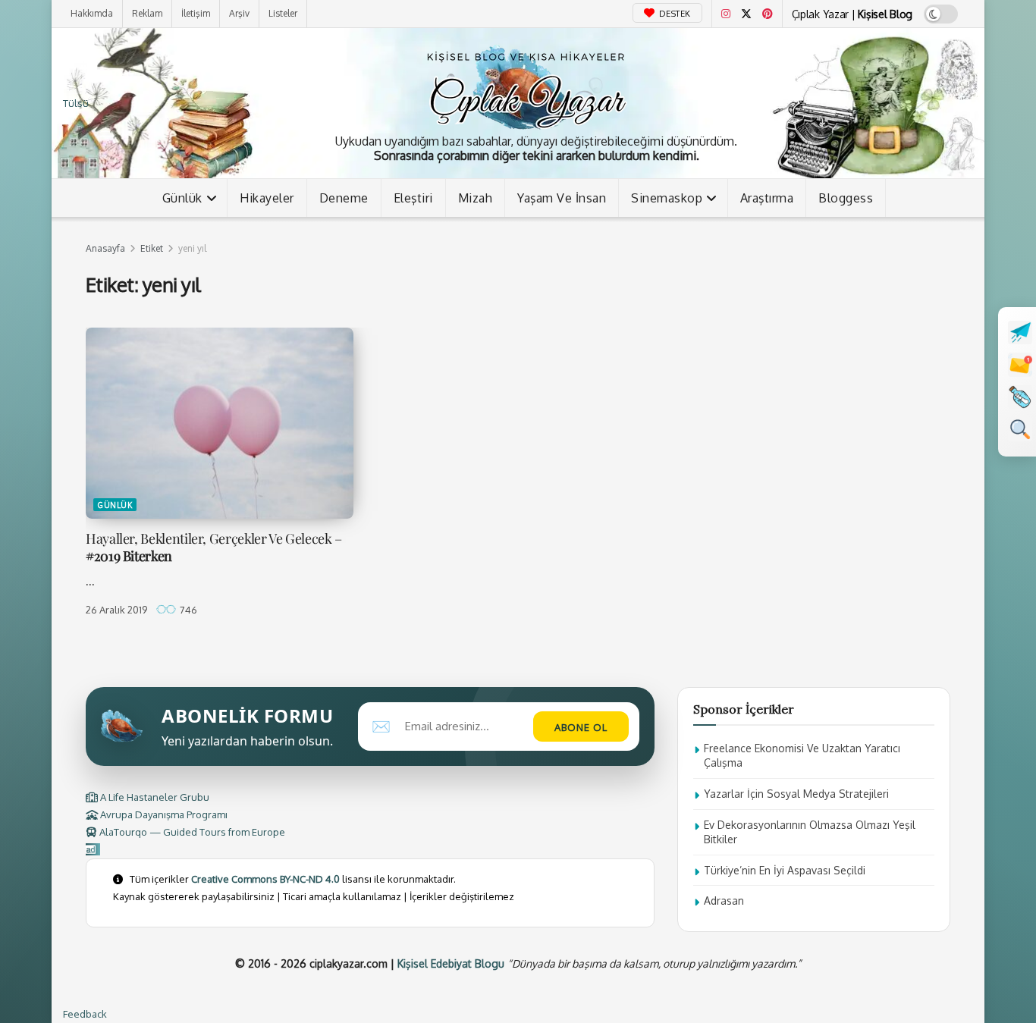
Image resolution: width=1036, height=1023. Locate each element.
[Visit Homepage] (525, 86)
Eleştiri (413, 198)
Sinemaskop (666, 198)
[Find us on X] (746, 14)
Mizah (475, 198)
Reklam (147, 13)
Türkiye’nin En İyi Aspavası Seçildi (784, 870)
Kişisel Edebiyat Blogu (450, 963)
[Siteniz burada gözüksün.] (93, 849)
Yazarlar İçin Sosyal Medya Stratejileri (796, 793)
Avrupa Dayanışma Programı (163, 814)
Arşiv (239, 13)
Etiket (151, 248)
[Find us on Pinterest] (767, 14)
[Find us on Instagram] (725, 14)
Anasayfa (105, 248)
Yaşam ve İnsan (561, 198)
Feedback (85, 1014)
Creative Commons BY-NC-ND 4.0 (265, 879)
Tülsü (76, 103)
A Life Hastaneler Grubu (153, 797)
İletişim (195, 13)
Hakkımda (92, 13)
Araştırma (767, 198)
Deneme (344, 198)
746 (187, 610)
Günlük (182, 198)
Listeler (282, 13)
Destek (673, 13)
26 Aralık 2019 (116, 610)
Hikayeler (267, 198)
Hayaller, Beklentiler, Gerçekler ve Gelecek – (214, 547)
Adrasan (724, 900)
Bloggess (845, 198)
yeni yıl (192, 248)
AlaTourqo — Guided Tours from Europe (191, 832)
